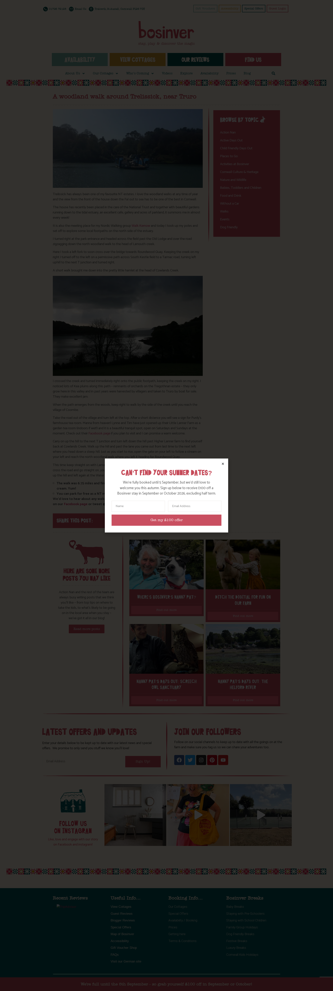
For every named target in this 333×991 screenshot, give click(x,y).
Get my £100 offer (167, 520)
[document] (166, 495)
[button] (222, 463)
